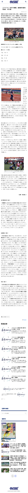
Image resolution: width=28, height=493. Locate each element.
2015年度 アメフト (6, 316)
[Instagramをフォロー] (15, 476)
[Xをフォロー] (12, 476)
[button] (25, 413)
